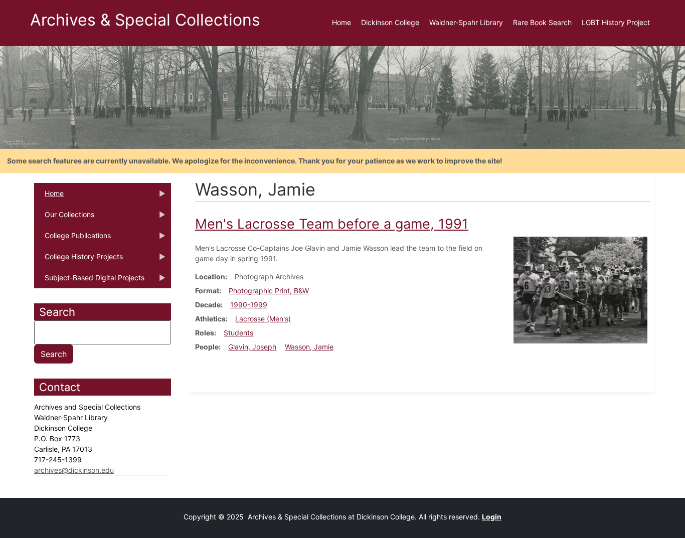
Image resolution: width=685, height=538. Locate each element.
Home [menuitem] (341, 22)
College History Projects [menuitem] (78, 259)
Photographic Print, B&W (269, 290)
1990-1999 (248, 304)
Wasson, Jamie (309, 346)
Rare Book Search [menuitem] (542, 22)
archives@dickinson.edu (74, 470)
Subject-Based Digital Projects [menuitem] (89, 280)
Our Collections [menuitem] (64, 217)
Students (238, 332)
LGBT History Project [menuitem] (616, 22)
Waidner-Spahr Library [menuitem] (466, 22)
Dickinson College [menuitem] (390, 22)
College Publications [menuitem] (72, 238)
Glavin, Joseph (252, 346)
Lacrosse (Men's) (263, 318)
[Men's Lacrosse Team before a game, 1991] (580, 289)
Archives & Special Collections (145, 20)
